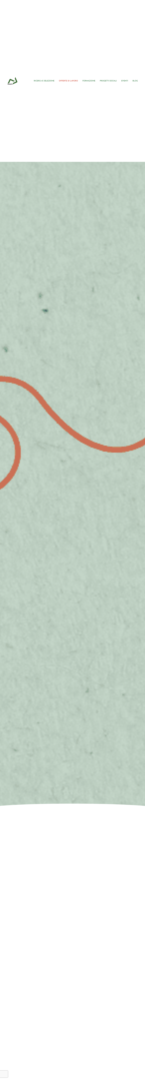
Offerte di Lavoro (68, 81)
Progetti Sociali (108, 81)
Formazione (88, 81)
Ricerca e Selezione (44, 81)
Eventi (124, 81)
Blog (135, 81)
